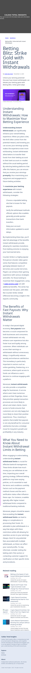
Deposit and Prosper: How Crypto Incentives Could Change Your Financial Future (19, 587)
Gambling (12, 38)
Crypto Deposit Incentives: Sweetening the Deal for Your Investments (19, 599)
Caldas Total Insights (15, 15)
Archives (3, 655)
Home (6, 38)
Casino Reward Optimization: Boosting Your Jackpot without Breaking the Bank (20, 622)
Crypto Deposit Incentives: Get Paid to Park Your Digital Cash (20, 611)
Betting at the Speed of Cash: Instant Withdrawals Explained (20, 575)
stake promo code (11, 284)
